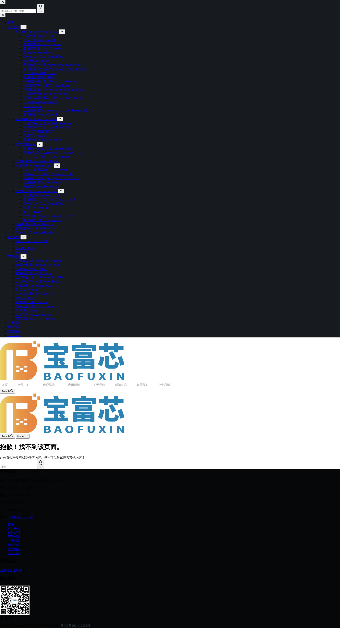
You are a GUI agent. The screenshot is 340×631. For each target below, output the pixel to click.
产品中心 (24, 384)
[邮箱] (11, 618)
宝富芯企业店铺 (11, 570)
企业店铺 (164, 384)
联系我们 (142, 384)
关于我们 (99, 384)
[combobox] (18, 467)
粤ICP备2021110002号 (75, 625)
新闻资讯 (121, 384)
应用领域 (74, 384)
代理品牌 (49, 384)
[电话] (7, 618)
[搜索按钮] (40, 464)
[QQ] (2, 618)
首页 (5, 384)
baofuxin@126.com (21, 517)
